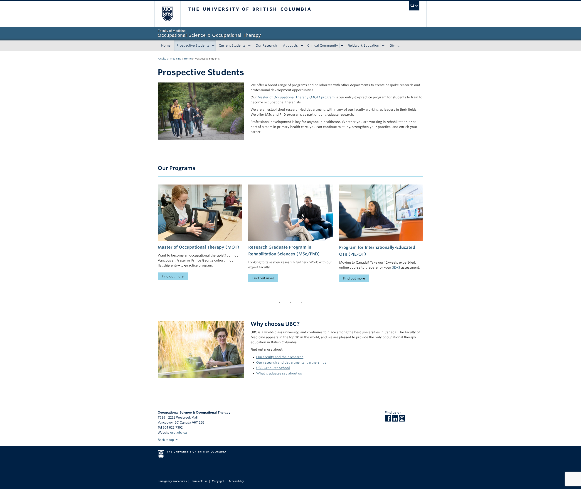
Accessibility (236, 481)
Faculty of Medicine (169, 58)
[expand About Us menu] (302, 45)
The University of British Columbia (167, 14)
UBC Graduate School (273, 368)
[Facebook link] (388, 420)
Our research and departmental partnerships (291, 362)
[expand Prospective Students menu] (213, 45)
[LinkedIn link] (395, 420)
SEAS (396, 267)
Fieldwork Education (363, 45)
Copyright (218, 481)
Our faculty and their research (279, 357)
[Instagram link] (402, 420)
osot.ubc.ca (178, 432)
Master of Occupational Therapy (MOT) (198, 247)
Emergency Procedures (172, 481)
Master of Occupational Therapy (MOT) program (296, 97)
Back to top (166, 440)
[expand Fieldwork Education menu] (383, 45)
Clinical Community (322, 45)
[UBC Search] (414, 5)
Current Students (232, 45)
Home (165, 45)
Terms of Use (199, 481)
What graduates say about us (279, 373)
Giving (394, 45)
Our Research (266, 45)
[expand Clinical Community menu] (342, 45)
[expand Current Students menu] (249, 45)
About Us (290, 45)
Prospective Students (193, 45)
